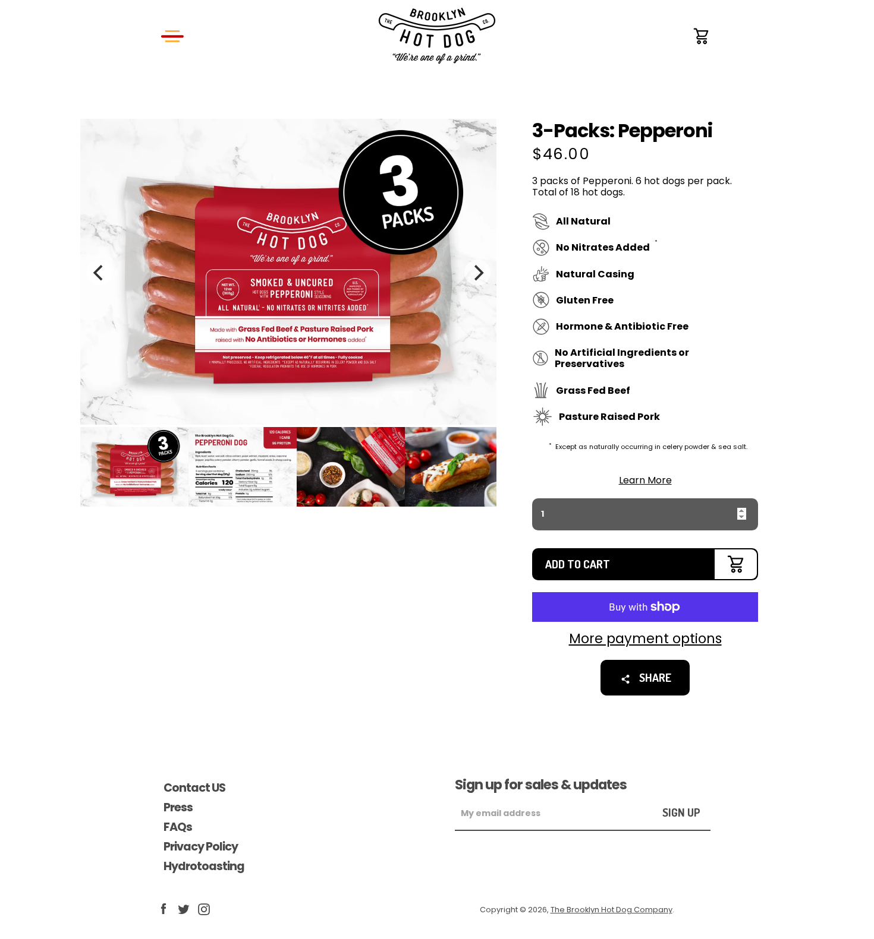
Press (178, 807)
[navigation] (172, 35)
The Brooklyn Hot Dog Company (611, 910)
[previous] (99, 273)
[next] (477, 273)
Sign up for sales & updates (541, 784)
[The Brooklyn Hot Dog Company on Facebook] (163, 908)
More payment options (645, 638)
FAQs (178, 827)
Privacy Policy (201, 847)
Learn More (645, 479)
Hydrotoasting (204, 866)
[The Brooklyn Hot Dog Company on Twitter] (184, 908)
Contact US (194, 788)
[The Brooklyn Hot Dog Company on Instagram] (204, 908)
